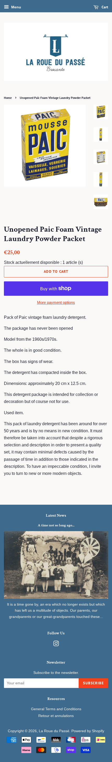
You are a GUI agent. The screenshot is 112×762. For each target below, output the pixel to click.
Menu (15, 7)
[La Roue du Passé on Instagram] (56, 645)
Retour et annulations (56, 716)
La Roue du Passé (54, 731)
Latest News (56, 515)
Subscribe (93, 683)
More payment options (56, 302)
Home (8, 98)
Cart (104, 7)
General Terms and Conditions (56, 709)
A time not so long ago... (56, 525)
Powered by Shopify (87, 731)
